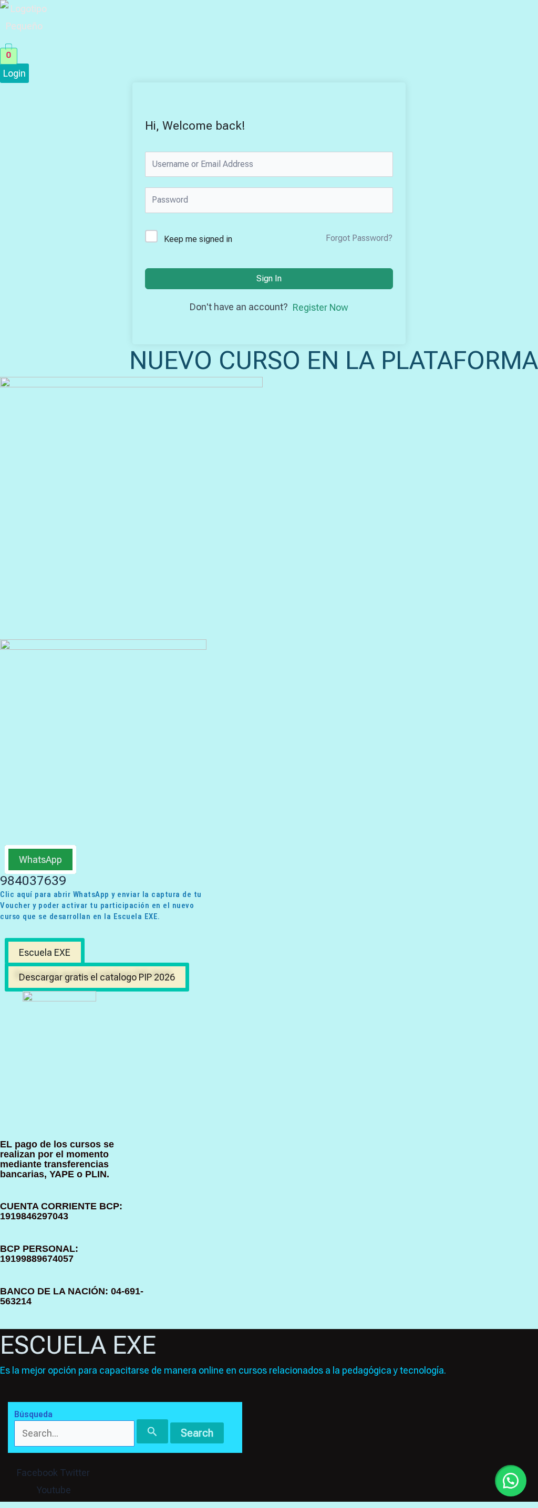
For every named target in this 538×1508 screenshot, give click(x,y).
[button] (175, 41)
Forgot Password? (359, 238)
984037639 (33, 880)
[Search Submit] (152, 1431)
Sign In (269, 278)
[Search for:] (92, 1433)
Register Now (320, 307)
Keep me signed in (198, 239)
